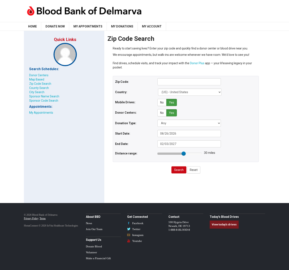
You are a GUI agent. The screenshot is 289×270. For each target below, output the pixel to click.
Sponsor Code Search (43, 100)
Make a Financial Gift (98, 258)
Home (32, 26)
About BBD (93, 216)
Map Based (36, 79)
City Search (36, 92)
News (89, 223)
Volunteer (91, 252)
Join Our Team (94, 229)
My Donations (122, 26)
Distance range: (126, 153)
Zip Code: (122, 81)
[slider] (184, 153)
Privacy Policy (31, 218)
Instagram (137, 235)
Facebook (137, 223)
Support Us (93, 239)
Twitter (136, 229)
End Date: (121, 144)
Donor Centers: (126, 112)
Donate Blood (94, 246)
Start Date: (122, 133)
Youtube (137, 241)
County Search (39, 88)
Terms (43, 218)
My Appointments (87, 26)
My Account (152, 26)
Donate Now (55, 26)
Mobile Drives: (125, 102)
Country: (121, 92)
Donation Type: (125, 123)
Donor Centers (38, 75)
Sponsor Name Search (44, 96)
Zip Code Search (40, 83)
